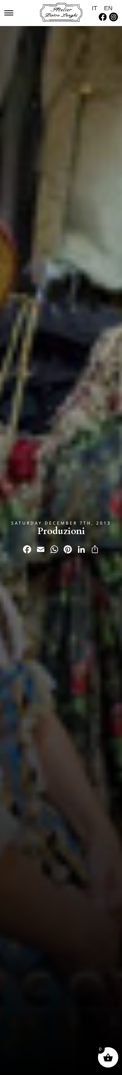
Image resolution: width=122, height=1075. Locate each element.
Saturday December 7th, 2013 (61, 523)
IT (94, 8)
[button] (9, 12)
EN (108, 8)
